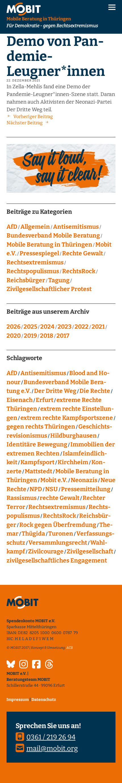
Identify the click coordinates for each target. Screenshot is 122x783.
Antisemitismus (76, 226)
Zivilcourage (46, 551)
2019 (30, 335)
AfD (12, 226)
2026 (13, 326)
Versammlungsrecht (57, 542)
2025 (30, 326)
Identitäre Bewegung (37, 444)
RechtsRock (78, 271)
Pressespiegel (39, 253)
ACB (69, 648)
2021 (98, 326)
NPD (36, 489)
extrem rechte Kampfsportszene (66, 418)
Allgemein (35, 226)
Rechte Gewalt (82, 253)
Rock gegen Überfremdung (57, 525)
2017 (62, 335)
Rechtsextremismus (35, 262)
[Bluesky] (11, 665)
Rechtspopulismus (33, 271)
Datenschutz (43, 699)
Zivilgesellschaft (90, 551)
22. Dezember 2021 (23, 80)
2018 (46, 335)
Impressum (18, 699)
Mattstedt (38, 471)
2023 (64, 326)
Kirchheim (73, 462)
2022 (82, 326)
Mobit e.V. (54, 480)
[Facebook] (36, 665)
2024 (47, 326)
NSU (51, 489)
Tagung (59, 280)
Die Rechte (94, 391)
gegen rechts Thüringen (41, 426)
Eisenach (20, 400)
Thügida (33, 533)
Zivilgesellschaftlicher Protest (49, 289)
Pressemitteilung (85, 489)
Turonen (60, 533)
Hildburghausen (73, 435)
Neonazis (84, 480)
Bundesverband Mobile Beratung (53, 235)
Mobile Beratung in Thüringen (49, 244)
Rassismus (22, 498)
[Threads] (49, 665)
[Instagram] (23, 665)
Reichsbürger (26, 280)
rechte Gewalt (59, 498)
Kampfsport (37, 462)
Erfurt (44, 400)
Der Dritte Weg (55, 391)
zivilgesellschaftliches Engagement (57, 560)
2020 (14, 335)
